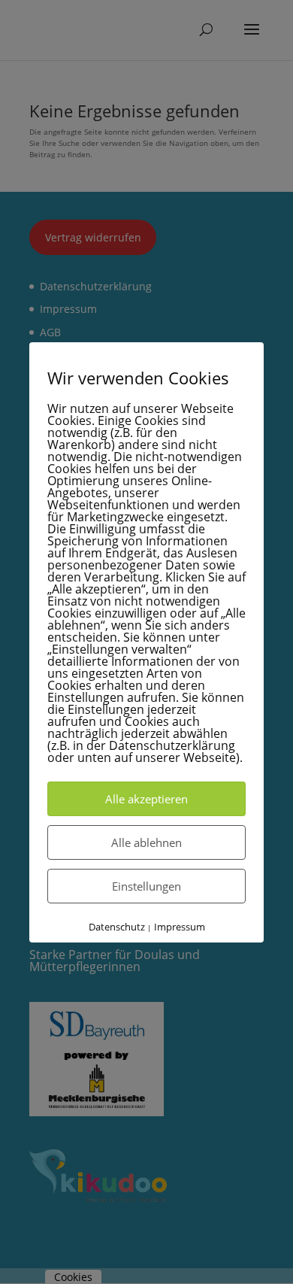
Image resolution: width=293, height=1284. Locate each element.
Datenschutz (117, 926)
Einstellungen (146, 886)
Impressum (179, 926)
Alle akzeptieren (146, 798)
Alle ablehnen (146, 842)
